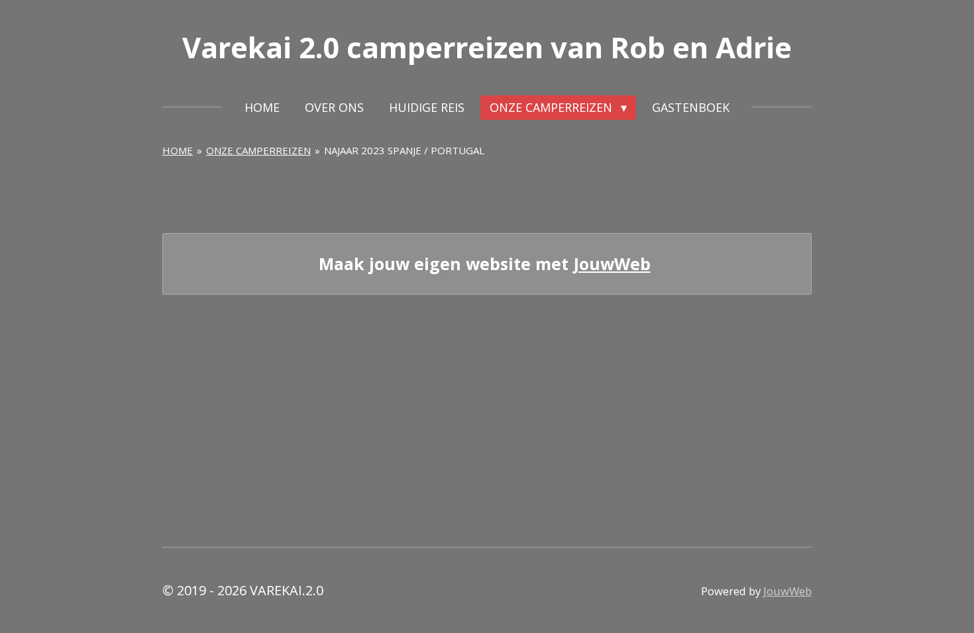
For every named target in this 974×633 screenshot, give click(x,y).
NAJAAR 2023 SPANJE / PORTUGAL (404, 150)
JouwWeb (612, 264)
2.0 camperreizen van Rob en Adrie (487, 47)
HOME (177, 150)
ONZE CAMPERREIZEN (258, 150)
